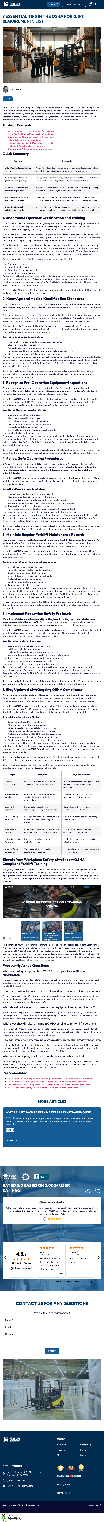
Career (8, 99)
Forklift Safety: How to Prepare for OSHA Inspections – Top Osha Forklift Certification (49, 1084)
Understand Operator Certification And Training (31, 130)
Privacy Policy (63, 1484)
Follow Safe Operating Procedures (24, 140)
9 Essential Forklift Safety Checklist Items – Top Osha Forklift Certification (43, 1087)
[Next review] (98, 1258)
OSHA (64, 226)
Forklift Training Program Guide (45, 363)
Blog (59, 1455)
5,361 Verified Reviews (21, 1263)
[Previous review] (5, 1258)
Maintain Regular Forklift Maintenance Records (30, 142)
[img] (21, 1259)
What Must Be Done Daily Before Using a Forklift (35, 442)
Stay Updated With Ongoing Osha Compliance (30, 149)
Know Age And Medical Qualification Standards (30, 133)
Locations (61, 1450)
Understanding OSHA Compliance (32, 749)
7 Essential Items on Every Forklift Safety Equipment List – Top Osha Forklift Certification (50, 1078)
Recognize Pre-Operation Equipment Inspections (31, 136)
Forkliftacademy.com (38, 954)
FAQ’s (83, 1450)
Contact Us (85, 1444)
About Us (61, 1444)
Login (83, 1455)
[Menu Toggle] (99, 4)
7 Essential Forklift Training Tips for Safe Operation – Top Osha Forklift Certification (48, 1081)
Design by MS (95, 1504)
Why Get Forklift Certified (53, 282)
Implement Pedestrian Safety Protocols (26, 146)
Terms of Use (63, 1492)
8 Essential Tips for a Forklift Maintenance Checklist (64, 594)
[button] (88, 1190)
